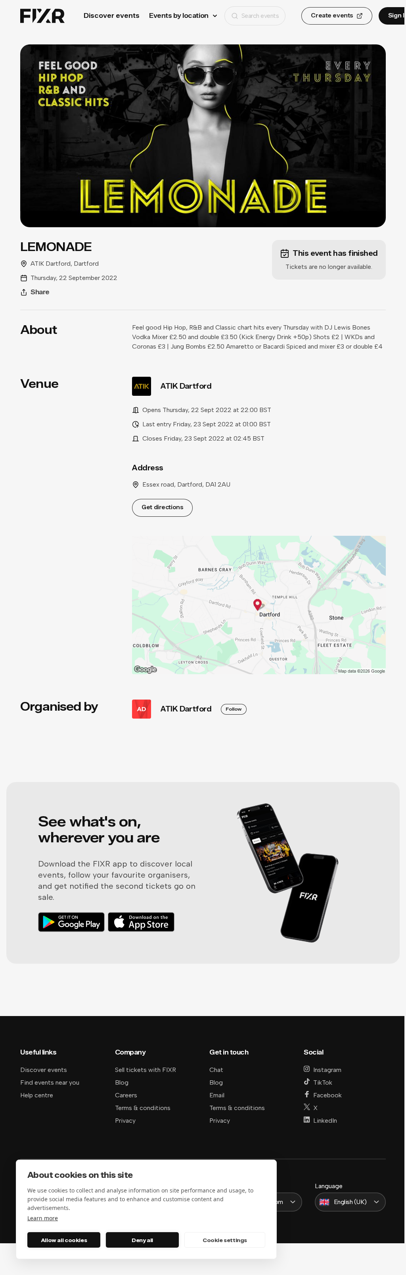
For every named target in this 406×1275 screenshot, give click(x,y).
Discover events (112, 15)
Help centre (36, 1095)
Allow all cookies (64, 1240)
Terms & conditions (142, 1108)
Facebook (327, 1095)
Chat (216, 1070)
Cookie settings (225, 1240)
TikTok (322, 1082)
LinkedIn (325, 1120)
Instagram (327, 1070)
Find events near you (49, 1082)
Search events (260, 15)
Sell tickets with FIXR (145, 1070)
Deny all (142, 1240)
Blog (121, 1082)
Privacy (125, 1120)
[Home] (42, 16)
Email (216, 1095)
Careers (126, 1095)
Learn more (42, 1218)
